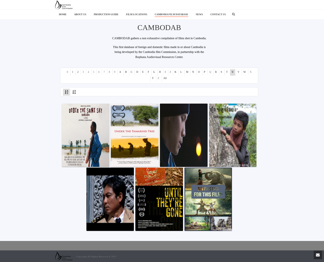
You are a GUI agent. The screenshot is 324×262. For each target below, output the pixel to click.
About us (80, 14)
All (165, 78)
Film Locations (136, 14)
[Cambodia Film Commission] (64, 4)
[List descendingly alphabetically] (74, 91)
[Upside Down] (208, 199)
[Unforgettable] (232, 135)
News (199, 14)
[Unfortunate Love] (110, 199)
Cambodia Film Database (171, 14)
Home (63, 14)
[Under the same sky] (85, 135)
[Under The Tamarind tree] (134, 135)
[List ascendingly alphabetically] (66, 91)
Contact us (218, 14)
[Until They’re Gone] (159, 199)
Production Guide (106, 14)
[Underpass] (183, 135)
